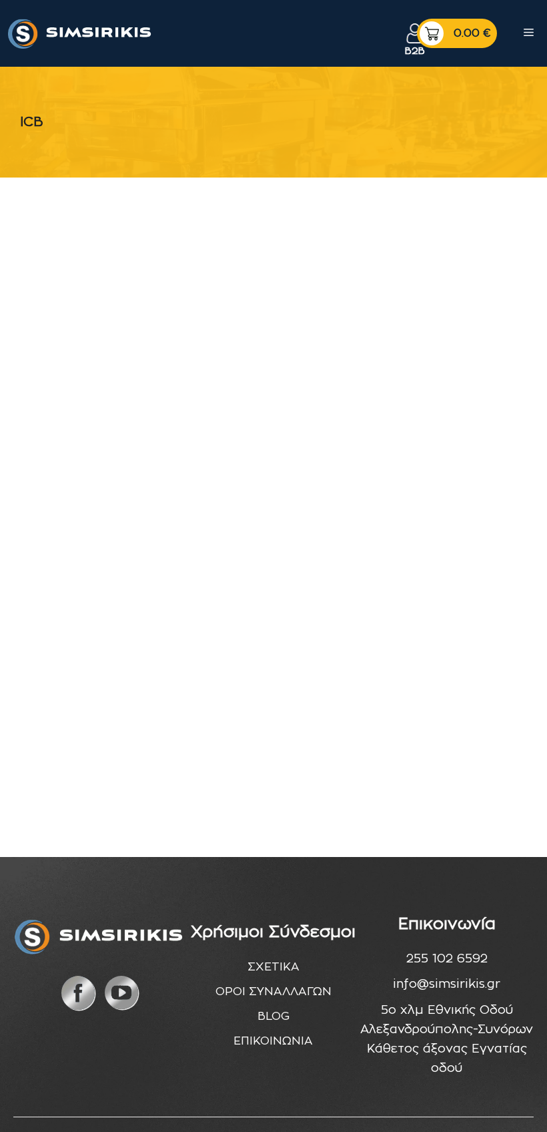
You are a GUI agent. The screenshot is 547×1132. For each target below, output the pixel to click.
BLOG (273, 1016)
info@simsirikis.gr (446, 984)
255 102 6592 (447, 959)
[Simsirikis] (81, 33)
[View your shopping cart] (457, 33)
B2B (415, 51)
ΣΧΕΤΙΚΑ (273, 966)
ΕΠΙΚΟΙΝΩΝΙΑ (273, 1041)
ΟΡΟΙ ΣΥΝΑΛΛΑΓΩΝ (273, 991)
